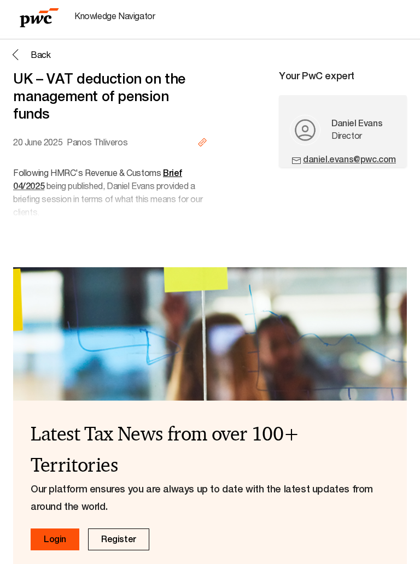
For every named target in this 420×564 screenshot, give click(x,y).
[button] (29, 54)
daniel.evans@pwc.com (349, 159)
